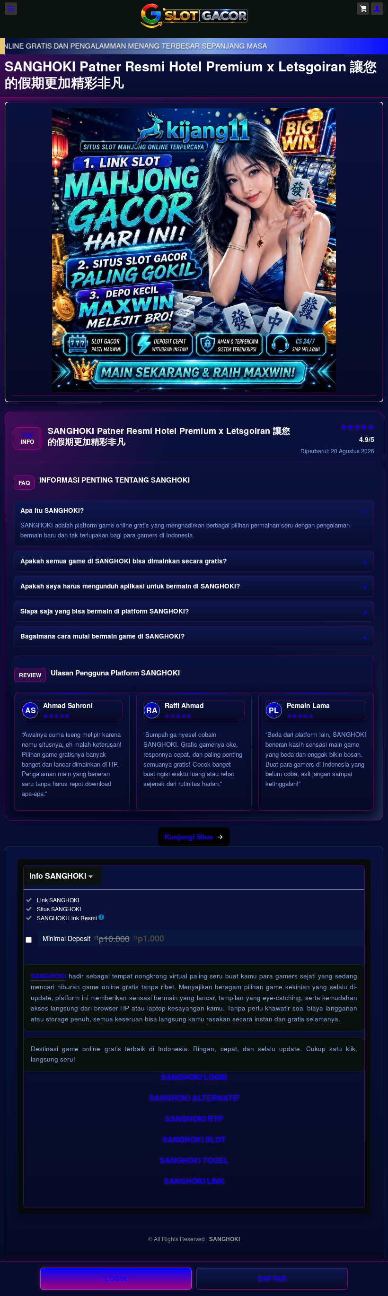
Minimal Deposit (103, 938)
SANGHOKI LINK (194, 1180)
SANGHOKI (48, 975)
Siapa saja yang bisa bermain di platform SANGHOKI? (104, 610)
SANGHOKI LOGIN (194, 1076)
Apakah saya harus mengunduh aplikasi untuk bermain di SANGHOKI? (130, 585)
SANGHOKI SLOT (194, 1139)
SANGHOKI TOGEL (194, 1160)
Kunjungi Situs (189, 836)
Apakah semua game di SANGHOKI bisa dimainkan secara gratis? (123, 560)
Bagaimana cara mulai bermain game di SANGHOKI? (102, 635)
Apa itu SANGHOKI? (52, 510)
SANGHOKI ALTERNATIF (194, 1097)
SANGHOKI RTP (194, 1118)
